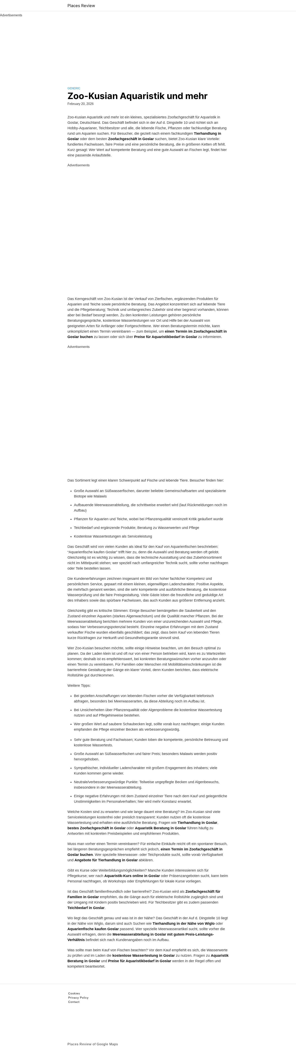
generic (73, 88)
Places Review (81, 6)
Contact (74, 1001)
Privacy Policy (78, 997)
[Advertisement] (148, 48)
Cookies (74, 993)
